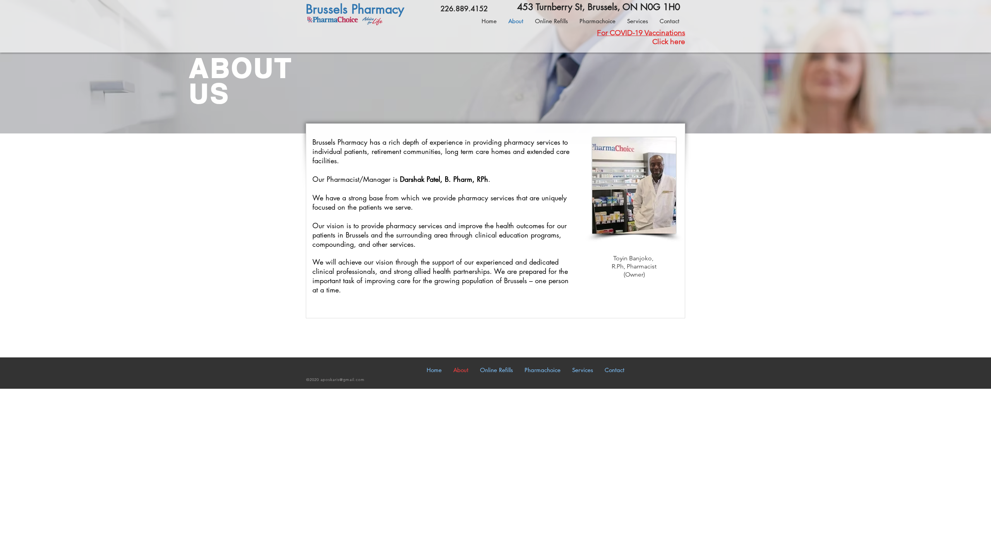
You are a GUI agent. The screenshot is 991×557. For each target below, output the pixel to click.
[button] (637, 21)
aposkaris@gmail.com (343, 379)
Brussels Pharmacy (355, 9)
